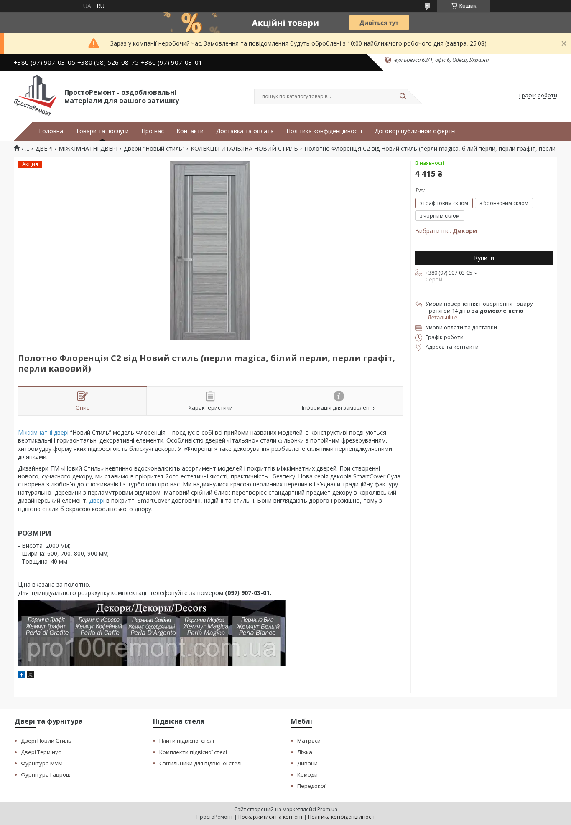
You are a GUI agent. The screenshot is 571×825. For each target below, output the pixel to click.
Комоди (307, 774)
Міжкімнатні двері (43, 432)
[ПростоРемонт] (35, 95)
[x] (30, 676)
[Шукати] (402, 96)
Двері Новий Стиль (46, 740)
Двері (97, 500)
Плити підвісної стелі (186, 740)
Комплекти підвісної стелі (193, 752)
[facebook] (21, 676)
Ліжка (304, 752)
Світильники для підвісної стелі (200, 763)
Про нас (152, 131)
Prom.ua (327, 809)
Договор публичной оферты (415, 131)
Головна (51, 131)
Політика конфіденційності (324, 131)
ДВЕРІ (44, 148)
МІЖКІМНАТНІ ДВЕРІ (88, 148)
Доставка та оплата (245, 131)
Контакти (190, 131)
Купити (484, 258)
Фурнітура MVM (42, 763)
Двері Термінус (41, 752)
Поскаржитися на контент (270, 816)
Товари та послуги (102, 131)
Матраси (309, 740)
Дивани (307, 763)
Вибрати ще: (446, 231)
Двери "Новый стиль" (154, 148)
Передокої (311, 786)
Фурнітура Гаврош (46, 774)
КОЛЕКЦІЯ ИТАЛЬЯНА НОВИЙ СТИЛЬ (244, 148)
